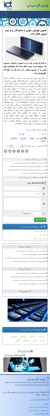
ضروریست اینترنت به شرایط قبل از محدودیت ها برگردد (31, 251)
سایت (34, 340)
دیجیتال (26, 340)
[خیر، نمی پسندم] (11, 146)
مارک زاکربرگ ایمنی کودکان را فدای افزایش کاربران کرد (30, 163)
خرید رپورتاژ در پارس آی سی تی (38, 410)
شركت (14, 138)
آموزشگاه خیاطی (40, 231)
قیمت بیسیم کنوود (39, 238)
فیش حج (43, 235)
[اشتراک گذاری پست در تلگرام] (27, 151)
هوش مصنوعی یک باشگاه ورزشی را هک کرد (34, 173)
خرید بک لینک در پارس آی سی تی (38, 407)
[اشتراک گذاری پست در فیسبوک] (22, 151)
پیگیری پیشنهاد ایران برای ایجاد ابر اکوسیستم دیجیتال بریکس (29, 261)
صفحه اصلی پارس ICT (14, 355)
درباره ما (45, 403)
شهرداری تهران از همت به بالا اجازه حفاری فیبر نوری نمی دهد (29, 280)
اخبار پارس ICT (24, 351)
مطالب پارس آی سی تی (41, 413)
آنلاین (17, 340)
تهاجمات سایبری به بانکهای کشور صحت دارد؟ (34, 254)
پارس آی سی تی (37, 5)
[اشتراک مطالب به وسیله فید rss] (5, 151)
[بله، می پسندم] (22, 146)
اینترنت (23, 336)
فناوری (14, 336)
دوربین (23, 138)
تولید (32, 138)
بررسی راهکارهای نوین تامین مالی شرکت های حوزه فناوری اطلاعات (28, 166)
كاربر (43, 141)
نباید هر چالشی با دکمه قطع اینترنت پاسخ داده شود (32, 283)
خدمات (32, 336)
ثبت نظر (39, 220)
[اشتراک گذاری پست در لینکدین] (10, 151)
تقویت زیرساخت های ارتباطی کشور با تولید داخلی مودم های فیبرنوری (27, 169)
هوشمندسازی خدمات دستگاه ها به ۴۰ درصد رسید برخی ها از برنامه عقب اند (25, 258)
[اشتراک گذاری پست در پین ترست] (14, 151)
